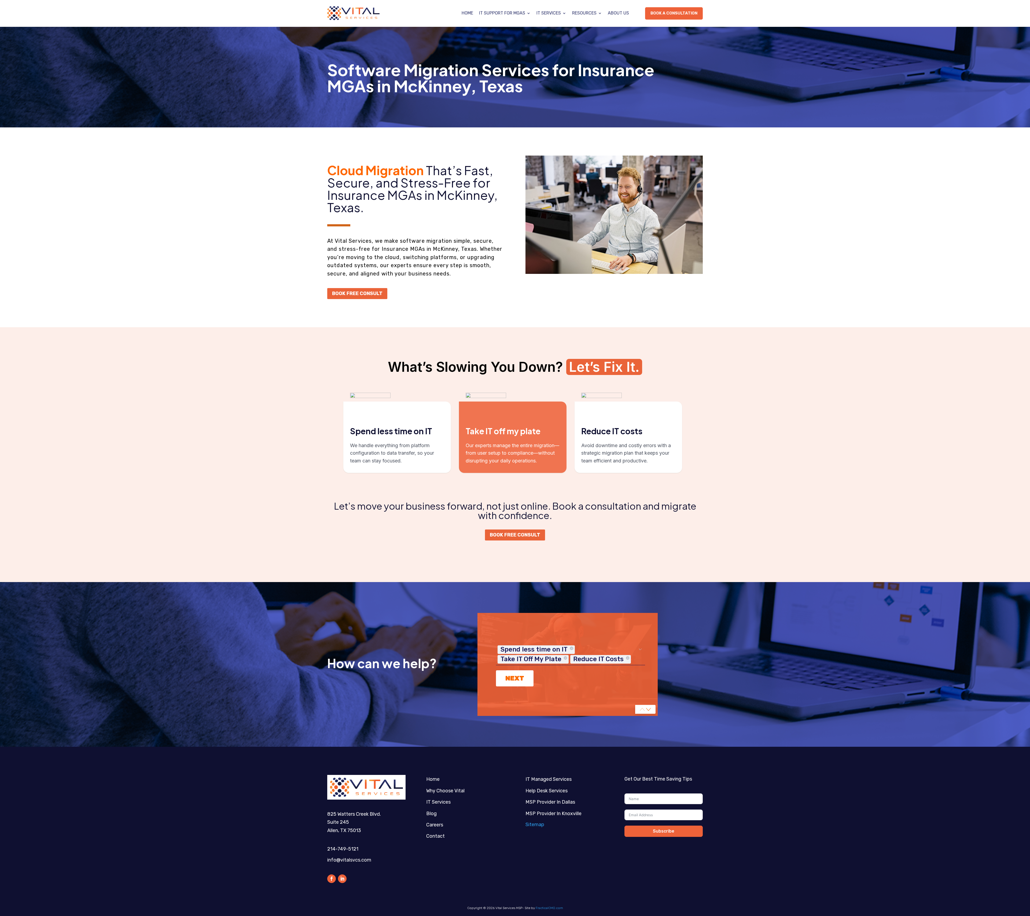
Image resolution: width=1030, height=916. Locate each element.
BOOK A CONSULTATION (673, 13)
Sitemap (534, 824)
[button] (648, 709)
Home (467, 13)
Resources (584, 13)
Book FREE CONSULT (357, 293)
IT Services (548, 13)
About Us (618, 13)
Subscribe (663, 831)
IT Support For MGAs (502, 13)
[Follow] (331, 878)
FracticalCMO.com (549, 908)
